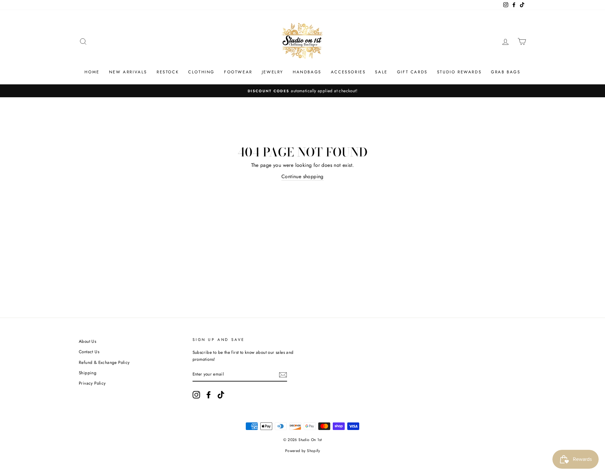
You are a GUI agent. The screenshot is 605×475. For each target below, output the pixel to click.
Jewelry (272, 72)
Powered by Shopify (302, 451)
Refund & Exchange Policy (104, 362)
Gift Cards (412, 72)
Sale (381, 72)
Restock (168, 72)
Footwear (238, 72)
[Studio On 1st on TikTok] (221, 395)
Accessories (348, 72)
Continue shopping (302, 176)
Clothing (201, 72)
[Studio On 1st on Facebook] (208, 395)
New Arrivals (128, 72)
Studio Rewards (459, 72)
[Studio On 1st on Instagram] (196, 395)
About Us (87, 341)
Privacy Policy (92, 383)
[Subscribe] (283, 374)
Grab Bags (505, 72)
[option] (302, 91)
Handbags (307, 72)
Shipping (87, 373)
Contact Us (89, 351)
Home (91, 72)
